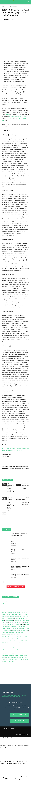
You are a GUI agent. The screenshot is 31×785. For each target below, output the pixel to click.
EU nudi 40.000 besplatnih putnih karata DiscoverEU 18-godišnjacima (25, 501)
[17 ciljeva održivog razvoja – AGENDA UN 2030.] (6, 544)
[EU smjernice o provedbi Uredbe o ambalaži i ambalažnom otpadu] (6, 552)
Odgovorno (6, 19)
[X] (11, 23)
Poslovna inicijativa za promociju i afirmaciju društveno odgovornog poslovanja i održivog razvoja (14, 696)
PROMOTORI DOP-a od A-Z (10, 597)
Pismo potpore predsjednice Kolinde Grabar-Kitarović (17, 707)
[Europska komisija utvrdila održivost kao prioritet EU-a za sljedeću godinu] (15, 772)
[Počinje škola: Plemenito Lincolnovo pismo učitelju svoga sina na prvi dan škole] (6, 576)
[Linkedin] (15, 23)
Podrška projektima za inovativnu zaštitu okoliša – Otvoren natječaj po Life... (15, 762)
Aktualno (19, 499)
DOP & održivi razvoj (12, 6)
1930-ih (8, 114)
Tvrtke (5, 601)
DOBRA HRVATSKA (7, 692)
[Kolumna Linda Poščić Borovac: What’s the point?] (15, 741)
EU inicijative (19, 485)
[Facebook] (8, 23)
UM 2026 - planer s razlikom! (15, 586)
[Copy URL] (26, 23)
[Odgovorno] (3, 19)
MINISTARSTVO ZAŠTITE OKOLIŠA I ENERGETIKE (15, 706)
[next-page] (5, 513)
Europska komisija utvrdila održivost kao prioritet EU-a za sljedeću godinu (15, 778)
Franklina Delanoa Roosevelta (17, 116)
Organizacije (6, 604)
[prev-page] (3, 513)
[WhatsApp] (19, 23)
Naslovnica (4, 6)
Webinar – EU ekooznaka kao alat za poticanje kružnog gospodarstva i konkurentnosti (10, 488)
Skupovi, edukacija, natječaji (4, 484)
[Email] (22, 23)
